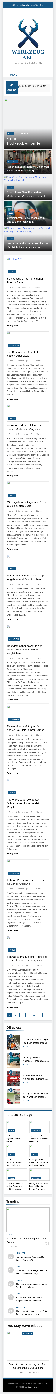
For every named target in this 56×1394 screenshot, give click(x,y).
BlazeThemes (33, 1387)
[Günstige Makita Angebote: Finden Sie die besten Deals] (28, 123)
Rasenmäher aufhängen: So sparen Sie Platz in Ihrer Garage (35, 1097)
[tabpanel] (28, 1353)
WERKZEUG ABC (28, 54)
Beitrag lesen (12, 325)
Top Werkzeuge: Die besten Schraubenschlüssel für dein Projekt (23, 803)
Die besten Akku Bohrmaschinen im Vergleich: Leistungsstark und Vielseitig (28, 247)
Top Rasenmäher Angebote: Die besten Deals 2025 (38, 1138)
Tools (10, 133)
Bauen (12, 272)
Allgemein (12, 162)
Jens (11, 287)
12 (34, 1015)
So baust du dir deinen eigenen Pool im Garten (16, 1138)
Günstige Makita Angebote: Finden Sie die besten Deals (26, 5)
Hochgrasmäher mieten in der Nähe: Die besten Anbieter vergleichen (24, 649)
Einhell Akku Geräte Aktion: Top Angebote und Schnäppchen (36, 1060)
